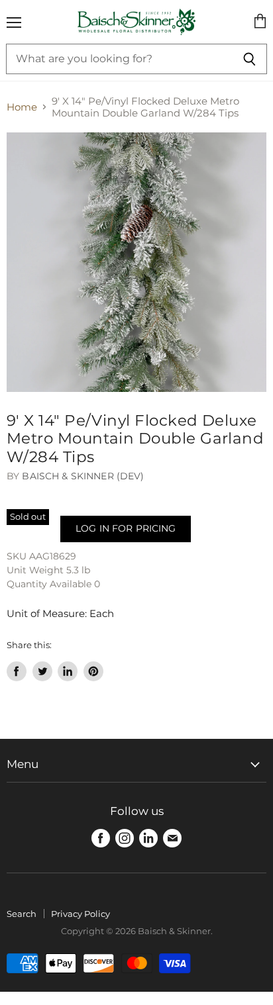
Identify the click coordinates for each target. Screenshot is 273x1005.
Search (21, 913)
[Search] (249, 59)
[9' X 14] (136, 262)
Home (22, 107)
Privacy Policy (80, 913)
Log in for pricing (126, 528)
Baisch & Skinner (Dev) (83, 476)
